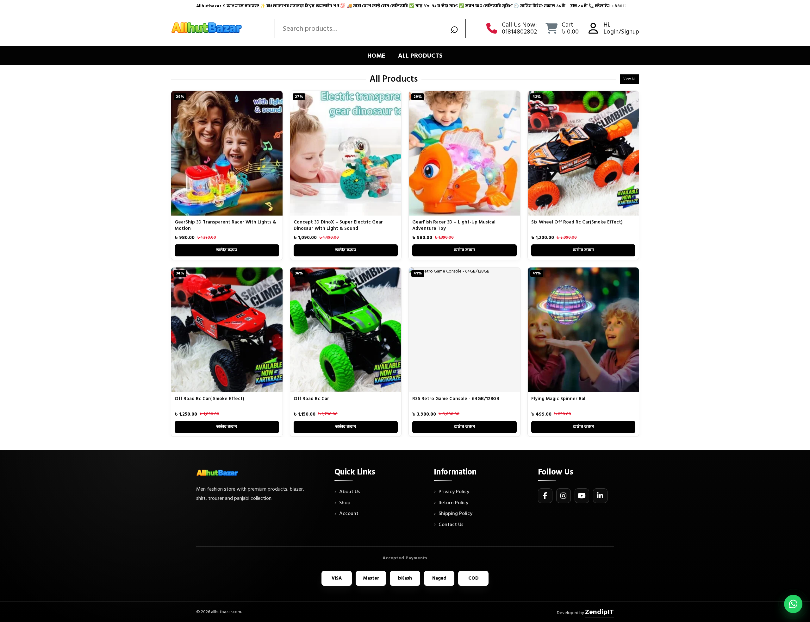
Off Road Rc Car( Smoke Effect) (209, 399)
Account (348, 513)
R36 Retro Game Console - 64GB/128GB (455, 399)
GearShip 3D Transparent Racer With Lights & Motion (225, 225)
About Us (349, 491)
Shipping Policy (455, 513)
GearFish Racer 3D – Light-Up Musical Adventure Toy (453, 225)
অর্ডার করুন (226, 250)
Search (454, 28)
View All (629, 79)
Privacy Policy (454, 491)
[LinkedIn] (600, 495)
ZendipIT (599, 612)
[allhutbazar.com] (207, 28)
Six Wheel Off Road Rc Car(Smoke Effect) (577, 222)
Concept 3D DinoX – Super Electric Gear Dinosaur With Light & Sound (338, 225)
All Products (420, 56)
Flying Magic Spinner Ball (559, 399)
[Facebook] (545, 495)
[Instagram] (563, 495)
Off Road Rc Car (311, 399)
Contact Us (451, 524)
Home (376, 56)
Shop (344, 502)
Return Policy (453, 502)
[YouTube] (582, 495)
